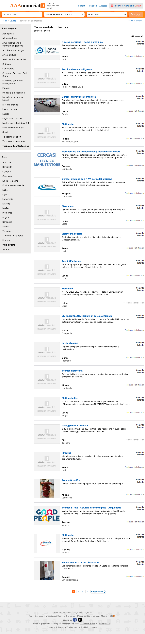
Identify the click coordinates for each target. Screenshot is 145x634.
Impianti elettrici (70, 343)
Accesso (103, 6)
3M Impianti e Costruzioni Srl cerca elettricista (87, 315)
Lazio (5, 190)
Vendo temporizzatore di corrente (80, 562)
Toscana (6, 231)
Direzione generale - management (12, 82)
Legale (5, 114)
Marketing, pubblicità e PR (15, 123)
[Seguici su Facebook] (75, 620)
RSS (111, 616)
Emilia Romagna (10, 180)
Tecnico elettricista (72, 370)
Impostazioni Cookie (55, 616)
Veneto (5, 249)
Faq (30, 616)
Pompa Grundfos (71, 480)
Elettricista (67, 124)
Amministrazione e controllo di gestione (12, 44)
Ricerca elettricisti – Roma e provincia (82, 42)
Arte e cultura (9, 55)
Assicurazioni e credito (14, 59)
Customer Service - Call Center (14, 74)
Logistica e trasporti (12, 118)
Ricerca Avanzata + (135, 20)
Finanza (6, 88)
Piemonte (7, 212)
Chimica (6, 64)
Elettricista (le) (70, 398)
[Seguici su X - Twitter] (80, 620)
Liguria (5, 194)
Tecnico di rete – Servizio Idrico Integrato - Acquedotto (91, 507)
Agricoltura (8, 33)
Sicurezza (39, 616)
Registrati (92, 6)
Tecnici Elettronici (71, 261)
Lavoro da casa (9, 109)
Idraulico (66, 452)
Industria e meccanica (13, 92)
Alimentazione (9, 38)
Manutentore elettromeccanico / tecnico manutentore (91, 151)
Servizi (5, 132)
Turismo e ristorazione (13, 141)
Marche (6, 203)
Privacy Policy (104, 624)
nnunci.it (25, 5)
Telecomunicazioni (12, 136)
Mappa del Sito (83, 616)
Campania (7, 176)
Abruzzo (6, 162)
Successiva (97, 591)
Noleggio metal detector (75, 425)
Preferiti (81, 6)
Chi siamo (70, 616)
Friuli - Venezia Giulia (13, 185)
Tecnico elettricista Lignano (77, 69)
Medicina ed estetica (13, 127)
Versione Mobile (100, 616)
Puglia (5, 217)
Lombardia (7, 199)
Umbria (6, 240)
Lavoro (13, 20)
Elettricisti (67, 288)
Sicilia (5, 226)
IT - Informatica (10, 104)
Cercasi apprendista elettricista (79, 96)
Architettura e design (13, 50)
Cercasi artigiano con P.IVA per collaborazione (87, 178)
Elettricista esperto (72, 233)
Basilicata (7, 167)
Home (4, 20)
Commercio (8, 68)
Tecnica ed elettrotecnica (15, 146)
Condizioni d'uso (87, 624)
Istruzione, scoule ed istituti (13, 98)
